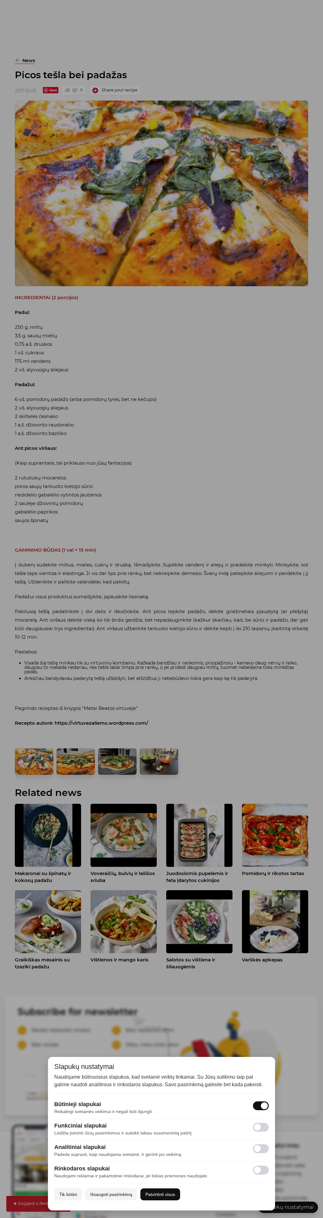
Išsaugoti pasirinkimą (111, 1194)
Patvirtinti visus (160, 1194)
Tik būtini (68, 1194)
